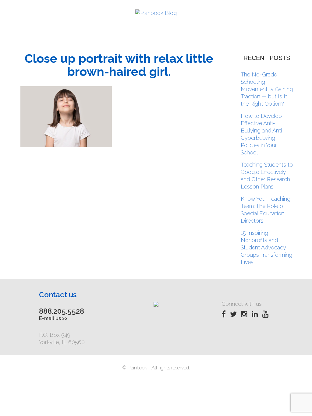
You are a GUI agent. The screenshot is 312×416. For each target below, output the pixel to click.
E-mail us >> (53, 318)
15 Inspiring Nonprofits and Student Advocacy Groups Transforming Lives (266, 247)
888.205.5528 (61, 311)
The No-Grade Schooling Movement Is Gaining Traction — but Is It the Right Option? (267, 89)
